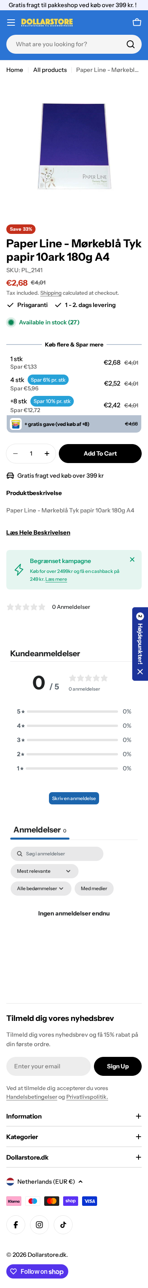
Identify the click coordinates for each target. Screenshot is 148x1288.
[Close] (132, 559)
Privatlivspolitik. (87, 1096)
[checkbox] (94, 888)
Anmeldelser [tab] (39, 829)
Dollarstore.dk (47, 1254)
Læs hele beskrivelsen (38, 532)
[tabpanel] (74, 922)
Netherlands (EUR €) (46, 1181)
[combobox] (74, 44)
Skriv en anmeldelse (74, 798)
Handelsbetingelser (31, 1096)
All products (50, 69)
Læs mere (56, 579)
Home (14, 69)
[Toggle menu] (11, 22)
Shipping (51, 293)
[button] (74, 362)
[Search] (130, 44)
